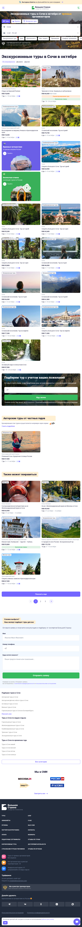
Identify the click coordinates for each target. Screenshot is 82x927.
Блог (29, 815)
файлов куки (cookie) (47, 919)
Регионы (5, 825)
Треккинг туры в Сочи (9, 732)
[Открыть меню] (3, 7)
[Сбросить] (78, 27)
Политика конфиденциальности (38, 913)
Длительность (31, 38)
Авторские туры (31, 21)
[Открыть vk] (25, 904)
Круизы (17, 21)
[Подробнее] (20, 864)
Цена (21, 38)
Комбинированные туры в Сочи (13, 729)
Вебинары (31, 834)
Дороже (27, 62)
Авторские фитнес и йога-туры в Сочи (15, 700)
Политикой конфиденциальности (46, 402)
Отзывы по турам (34, 839)
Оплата (4, 834)
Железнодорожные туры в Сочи (13, 725)
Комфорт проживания (69, 38)
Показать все (7, 714)
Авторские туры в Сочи (10, 697)
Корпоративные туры (9, 844)
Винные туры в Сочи (9, 707)
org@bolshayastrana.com (18, 881)
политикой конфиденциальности (24, 683)
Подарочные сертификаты (11, 839)
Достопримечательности (37, 844)
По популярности (9, 62)
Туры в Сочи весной (9, 748)
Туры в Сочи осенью (9, 754)
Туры (7, 21)
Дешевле (19, 62)
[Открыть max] (72, 904)
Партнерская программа (10, 830)
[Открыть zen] (56, 904)
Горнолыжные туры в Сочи (11, 722)
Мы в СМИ (31, 825)
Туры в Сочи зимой (8, 744)
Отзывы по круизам (35, 849)
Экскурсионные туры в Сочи (12, 735)
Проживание (55, 38)
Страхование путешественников (13, 849)
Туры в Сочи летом (8, 751)
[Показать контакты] (78, 7)
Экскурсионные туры (9, 38)
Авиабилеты (6, 820)
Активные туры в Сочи (10, 704)
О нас (30, 820)
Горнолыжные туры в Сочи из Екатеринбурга (17, 710)
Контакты (31, 830)
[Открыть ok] (41, 904)
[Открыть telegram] (9, 904)
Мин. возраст (43, 38)
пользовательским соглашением (67, 402)
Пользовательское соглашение (13, 913)
